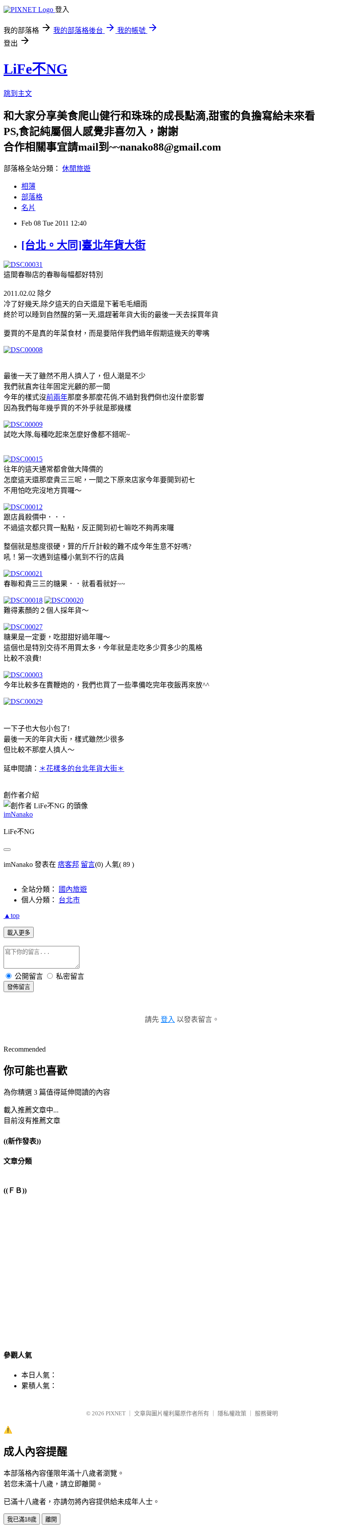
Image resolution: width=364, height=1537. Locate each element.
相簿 (28, 186)
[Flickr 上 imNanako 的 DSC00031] (23, 264)
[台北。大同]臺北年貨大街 (83, 245)
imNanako (18, 814)
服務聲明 (266, 1413)
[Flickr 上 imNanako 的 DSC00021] (23, 573)
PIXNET (116, 1413)
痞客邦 (68, 864)
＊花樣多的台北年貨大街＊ (81, 768)
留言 (88, 864)
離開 (51, 1519)
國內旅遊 (73, 889)
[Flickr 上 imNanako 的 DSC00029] (23, 701)
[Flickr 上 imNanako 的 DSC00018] (23, 600)
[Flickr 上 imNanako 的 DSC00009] (23, 424)
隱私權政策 (232, 1413)
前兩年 (56, 397)
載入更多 (18, 932)
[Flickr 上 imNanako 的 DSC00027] (23, 627)
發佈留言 (18, 987)
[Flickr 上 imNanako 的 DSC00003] (23, 675)
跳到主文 (18, 93)
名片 (28, 207)
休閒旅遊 (76, 168)
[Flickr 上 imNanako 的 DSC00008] (23, 349)
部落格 (32, 197)
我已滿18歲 (21, 1519)
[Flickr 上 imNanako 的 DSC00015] (23, 459)
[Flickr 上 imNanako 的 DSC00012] (23, 507)
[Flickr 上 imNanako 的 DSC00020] (63, 600)
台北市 (69, 900)
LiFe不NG (35, 69)
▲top (12, 915)
